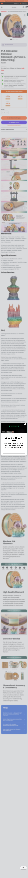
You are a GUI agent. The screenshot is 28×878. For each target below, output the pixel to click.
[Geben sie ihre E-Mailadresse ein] (23, 452)
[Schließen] (25, 424)
